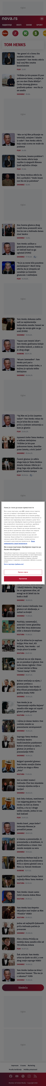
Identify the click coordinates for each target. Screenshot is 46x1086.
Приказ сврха (23, 572)
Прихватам (23, 579)
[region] (23, 543)
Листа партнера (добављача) (14, 564)
